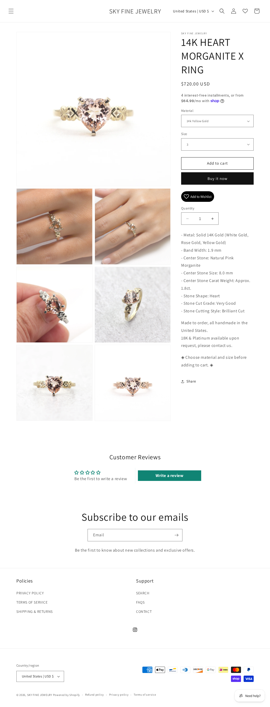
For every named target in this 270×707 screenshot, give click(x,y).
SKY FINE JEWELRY (39, 695)
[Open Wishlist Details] (245, 11)
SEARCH (143, 593)
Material (187, 110)
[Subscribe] (176, 535)
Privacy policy (119, 694)
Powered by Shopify (66, 695)
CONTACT (144, 611)
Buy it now (218, 178)
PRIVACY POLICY (30, 593)
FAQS (140, 602)
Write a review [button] (169, 475)
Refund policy (94, 694)
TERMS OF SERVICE (32, 602)
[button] (11, 11)
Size (184, 134)
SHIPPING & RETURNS (34, 611)
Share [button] (191, 381)
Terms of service (145, 694)
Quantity (187, 208)
